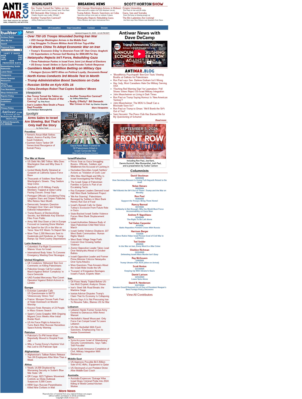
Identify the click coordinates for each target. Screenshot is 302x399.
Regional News (8, 47)
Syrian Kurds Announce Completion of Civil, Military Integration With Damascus (90, 351)
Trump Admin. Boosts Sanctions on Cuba (98, 13)
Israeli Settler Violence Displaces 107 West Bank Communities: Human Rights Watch (90, 233)
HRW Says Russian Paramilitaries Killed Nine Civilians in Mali (44, 386)
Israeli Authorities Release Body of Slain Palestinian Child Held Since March (88, 225)
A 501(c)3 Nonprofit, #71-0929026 (10, 123)
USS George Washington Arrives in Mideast (99, 8)
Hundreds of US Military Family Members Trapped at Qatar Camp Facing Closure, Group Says (44, 190)
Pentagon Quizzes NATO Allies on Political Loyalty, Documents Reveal (69, 72)
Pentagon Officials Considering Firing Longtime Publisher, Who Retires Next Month (46, 198)
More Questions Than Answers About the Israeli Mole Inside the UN (89, 266)
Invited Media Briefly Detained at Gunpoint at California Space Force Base (45, 173)
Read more (160, 120)
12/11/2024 (139, 277)
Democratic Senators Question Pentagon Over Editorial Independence (44, 207)
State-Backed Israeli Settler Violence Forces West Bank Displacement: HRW (89, 216)
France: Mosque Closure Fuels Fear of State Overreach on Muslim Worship (45, 302)
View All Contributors (140, 294)
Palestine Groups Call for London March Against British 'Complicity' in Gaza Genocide (45, 272)
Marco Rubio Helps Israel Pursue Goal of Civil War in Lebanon (140, 237)
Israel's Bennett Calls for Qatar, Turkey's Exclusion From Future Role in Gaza (89, 208)
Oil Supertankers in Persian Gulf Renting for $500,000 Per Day (64, 54)
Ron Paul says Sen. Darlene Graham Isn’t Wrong (138, 80)
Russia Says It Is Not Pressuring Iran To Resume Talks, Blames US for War (90, 300)
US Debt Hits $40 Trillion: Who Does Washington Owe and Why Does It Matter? (45, 164)
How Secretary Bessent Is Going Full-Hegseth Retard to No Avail (139, 181)
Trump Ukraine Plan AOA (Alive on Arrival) (139, 263)
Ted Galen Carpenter (140, 223)
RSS (3, 105)
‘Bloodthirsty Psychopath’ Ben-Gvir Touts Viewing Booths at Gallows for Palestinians (138, 76)
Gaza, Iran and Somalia (135, 13)
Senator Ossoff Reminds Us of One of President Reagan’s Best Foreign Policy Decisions (139, 288)
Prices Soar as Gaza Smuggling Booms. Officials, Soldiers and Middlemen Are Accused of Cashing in (90, 164)
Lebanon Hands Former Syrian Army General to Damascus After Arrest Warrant (89, 313)
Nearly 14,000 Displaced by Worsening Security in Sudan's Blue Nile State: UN (45, 370)
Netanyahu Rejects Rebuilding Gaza (95, 18)
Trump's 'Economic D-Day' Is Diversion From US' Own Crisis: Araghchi (69, 51)
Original (27, 28)
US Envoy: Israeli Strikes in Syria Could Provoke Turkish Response (67, 64)
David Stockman (139, 175)
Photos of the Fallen (6, 85)
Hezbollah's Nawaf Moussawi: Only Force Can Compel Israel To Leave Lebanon (88, 321)
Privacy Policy (7, 108)
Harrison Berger (139, 231)
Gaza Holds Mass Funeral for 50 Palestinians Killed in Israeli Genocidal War (85, 148)
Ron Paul (140, 196)
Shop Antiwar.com (9, 93)
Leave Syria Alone (139, 279)
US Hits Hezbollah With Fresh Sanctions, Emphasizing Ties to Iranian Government (87, 330)
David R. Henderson (139, 283)
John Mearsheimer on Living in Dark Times (135, 94)
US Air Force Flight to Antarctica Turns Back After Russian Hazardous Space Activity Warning (46, 325)
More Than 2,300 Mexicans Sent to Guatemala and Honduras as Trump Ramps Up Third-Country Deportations (46, 236)
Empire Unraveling (132, 8)
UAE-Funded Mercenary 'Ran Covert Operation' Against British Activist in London (45, 280)
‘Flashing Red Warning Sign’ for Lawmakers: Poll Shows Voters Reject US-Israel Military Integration (138, 90)
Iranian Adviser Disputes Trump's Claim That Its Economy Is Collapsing (90, 294)
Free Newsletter (8, 89)
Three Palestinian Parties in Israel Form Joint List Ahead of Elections (68, 61)
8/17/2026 (139, 207)
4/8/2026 (139, 244)
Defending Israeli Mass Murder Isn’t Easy (139, 254)
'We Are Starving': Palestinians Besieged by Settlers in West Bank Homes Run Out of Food (88, 199)
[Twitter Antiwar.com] (11, 32)
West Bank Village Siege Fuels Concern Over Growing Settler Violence (86, 242)
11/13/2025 (139, 269)
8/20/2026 (139, 178)
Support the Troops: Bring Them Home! (139, 201)
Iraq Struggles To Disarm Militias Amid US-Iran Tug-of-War (63, 43)
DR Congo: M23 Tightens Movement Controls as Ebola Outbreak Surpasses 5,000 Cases (45, 379)
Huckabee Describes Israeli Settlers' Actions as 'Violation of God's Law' (89, 171)
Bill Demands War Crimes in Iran (47, 13)
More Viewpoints (100, 108)
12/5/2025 (139, 260)
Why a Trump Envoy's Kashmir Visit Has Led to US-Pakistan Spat (45, 345)
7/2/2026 (139, 234)
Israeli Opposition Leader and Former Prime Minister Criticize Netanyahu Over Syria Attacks (89, 259)
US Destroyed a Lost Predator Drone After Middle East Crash (89, 369)
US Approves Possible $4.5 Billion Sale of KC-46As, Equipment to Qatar (90, 363)
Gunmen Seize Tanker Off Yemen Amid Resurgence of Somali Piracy (41, 145)
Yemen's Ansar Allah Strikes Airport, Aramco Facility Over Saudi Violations (41, 137)
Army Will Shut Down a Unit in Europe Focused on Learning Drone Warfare (46, 222)
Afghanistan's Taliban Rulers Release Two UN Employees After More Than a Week (46, 357)
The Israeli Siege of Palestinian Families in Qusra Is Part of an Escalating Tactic (86, 185)
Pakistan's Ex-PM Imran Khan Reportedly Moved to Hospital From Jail (45, 338)
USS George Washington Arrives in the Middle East (59, 40)
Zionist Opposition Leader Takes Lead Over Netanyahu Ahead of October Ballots (90, 251)
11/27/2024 (139, 285)
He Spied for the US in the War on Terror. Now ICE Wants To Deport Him (46, 228)
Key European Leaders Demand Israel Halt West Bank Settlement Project (90, 192)
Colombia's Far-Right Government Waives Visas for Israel (44, 248)
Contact (91, 28)
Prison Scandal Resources (8, 79)
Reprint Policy (7, 96)
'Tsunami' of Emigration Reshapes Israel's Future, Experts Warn (88, 272)
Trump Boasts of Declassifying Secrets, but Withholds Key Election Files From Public (45, 216)
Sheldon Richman (139, 250)
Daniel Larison (140, 274)
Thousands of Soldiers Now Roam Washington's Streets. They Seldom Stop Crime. (45, 181)
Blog (39, 28)
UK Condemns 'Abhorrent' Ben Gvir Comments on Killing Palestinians (45, 264)
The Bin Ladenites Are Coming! (138, 18)
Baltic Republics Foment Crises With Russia (139, 228)
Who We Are (6, 40)
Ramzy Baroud (140, 204)
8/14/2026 (139, 217)
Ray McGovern (140, 258)
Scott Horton (139, 266)
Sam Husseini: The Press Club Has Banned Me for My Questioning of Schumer (139, 115)
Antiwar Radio (7, 37)
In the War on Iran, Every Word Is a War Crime (139, 246)
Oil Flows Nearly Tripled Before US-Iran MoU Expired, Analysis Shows (89, 283)
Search (4, 44)
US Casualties (54, 28)
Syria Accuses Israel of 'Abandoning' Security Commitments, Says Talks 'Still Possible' (89, 343)
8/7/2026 (139, 225)
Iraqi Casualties (74, 28)
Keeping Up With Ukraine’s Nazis (139, 271)
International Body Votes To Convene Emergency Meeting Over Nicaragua (46, 253)
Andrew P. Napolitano (139, 215)
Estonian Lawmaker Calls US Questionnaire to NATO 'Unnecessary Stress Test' (41, 293)
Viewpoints (6, 75)
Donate (104, 28)
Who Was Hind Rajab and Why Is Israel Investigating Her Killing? (87, 177)
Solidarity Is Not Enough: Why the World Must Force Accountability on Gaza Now (140, 210)
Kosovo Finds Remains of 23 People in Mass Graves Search (45, 309)
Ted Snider (139, 241)
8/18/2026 (139, 199)
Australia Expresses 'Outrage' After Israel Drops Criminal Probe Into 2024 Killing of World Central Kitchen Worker (90, 382)
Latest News (6, 72)
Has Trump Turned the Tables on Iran (50, 8)
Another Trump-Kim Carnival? (46, 18)
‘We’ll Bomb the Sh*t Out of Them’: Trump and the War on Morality (139, 191)
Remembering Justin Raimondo (10, 67)
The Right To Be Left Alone (139, 219)
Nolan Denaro (139, 186)
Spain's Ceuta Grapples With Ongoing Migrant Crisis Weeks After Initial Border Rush (46, 316)
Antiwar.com (73, 398)
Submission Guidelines (6, 100)
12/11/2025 (139, 252)
